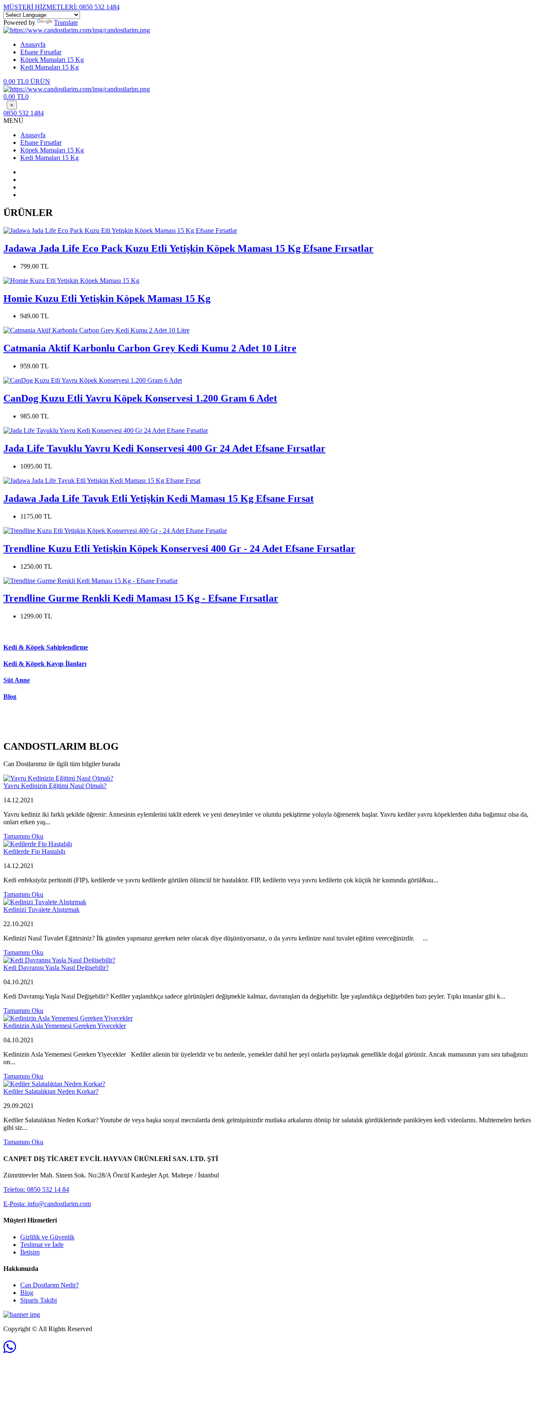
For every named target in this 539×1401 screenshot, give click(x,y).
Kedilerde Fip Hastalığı (34, 851)
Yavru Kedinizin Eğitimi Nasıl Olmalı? (55, 785)
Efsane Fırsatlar (40, 52)
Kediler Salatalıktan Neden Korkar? (51, 1091)
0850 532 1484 (61, 7)
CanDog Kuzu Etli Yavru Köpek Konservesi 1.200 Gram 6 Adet (140, 398)
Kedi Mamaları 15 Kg (49, 67)
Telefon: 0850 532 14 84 (36, 1189)
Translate (66, 22)
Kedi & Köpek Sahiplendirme (45, 647)
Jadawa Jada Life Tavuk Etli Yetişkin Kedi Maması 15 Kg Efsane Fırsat (158, 498)
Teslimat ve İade (42, 1244)
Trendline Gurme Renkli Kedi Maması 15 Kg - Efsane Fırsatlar (140, 598)
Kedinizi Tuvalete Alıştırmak (41, 909)
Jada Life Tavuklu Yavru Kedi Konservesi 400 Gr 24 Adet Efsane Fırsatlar (164, 448)
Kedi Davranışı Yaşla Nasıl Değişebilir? (56, 967)
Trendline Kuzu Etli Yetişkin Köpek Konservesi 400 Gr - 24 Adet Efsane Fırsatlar (179, 548)
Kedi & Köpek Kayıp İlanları (44, 663)
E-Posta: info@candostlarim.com (47, 1203)
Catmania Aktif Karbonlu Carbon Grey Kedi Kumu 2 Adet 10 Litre (149, 348)
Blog (9, 696)
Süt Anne (16, 680)
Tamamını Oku (23, 836)
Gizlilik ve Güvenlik (47, 1237)
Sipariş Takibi (38, 1300)
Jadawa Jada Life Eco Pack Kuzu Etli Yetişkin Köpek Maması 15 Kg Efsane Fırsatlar (188, 248)
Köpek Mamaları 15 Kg (52, 59)
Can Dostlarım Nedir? (49, 1285)
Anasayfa (32, 44)
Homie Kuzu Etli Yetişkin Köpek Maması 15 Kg (107, 298)
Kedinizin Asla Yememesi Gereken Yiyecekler (64, 1025)
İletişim (30, 1252)
